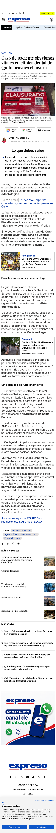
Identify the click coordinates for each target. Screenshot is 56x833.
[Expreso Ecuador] (28, 769)
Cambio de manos (10, 570)
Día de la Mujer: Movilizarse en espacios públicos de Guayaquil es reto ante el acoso (37, 346)
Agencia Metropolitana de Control (20, 534)
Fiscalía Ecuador (12, 538)
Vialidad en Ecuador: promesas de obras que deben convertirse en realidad (16, 560)
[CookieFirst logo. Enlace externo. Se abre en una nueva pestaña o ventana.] (3, 803)
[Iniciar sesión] (51, 19)
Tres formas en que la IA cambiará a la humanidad (13, 585)
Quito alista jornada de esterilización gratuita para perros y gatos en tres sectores (27, 667)
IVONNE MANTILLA (18, 138)
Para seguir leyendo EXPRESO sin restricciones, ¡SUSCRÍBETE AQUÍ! (22, 520)
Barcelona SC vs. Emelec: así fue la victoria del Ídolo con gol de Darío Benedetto (36, 261)
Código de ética (28, 785)
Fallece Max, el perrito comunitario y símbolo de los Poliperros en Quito (27, 203)
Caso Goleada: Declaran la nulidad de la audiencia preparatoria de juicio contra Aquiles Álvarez (27, 656)
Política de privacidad (44, 801)
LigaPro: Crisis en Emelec (27, 27)
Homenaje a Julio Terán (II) (14, 610)
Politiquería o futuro (11, 597)
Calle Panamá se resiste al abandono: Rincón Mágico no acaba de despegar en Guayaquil (28, 679)
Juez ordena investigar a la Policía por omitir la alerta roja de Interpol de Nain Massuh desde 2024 (28, 644)
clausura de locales (21, 530)
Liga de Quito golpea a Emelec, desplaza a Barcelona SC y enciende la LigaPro (28, 632)
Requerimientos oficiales (28, 789)
